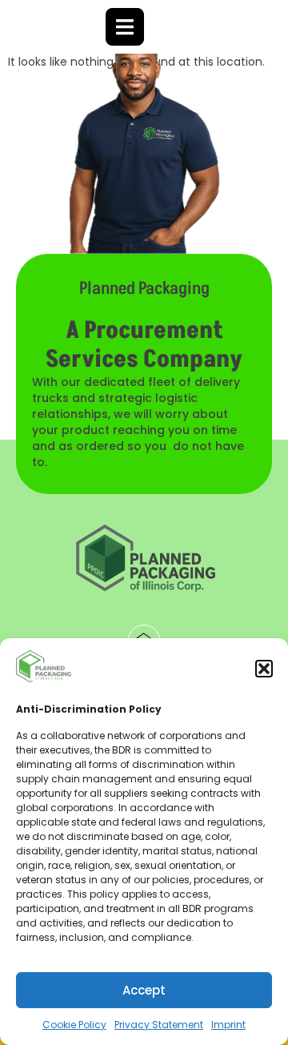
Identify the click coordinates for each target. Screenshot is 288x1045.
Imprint (228, 1024)
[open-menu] (125, 27)
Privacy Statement (158, 1024)
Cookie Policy (74, 1024)
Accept (144, 990)
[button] (264, 669)
